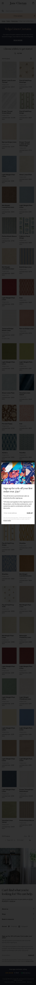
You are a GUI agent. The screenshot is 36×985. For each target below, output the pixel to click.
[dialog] (18, 492)
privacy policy (7, 520)
